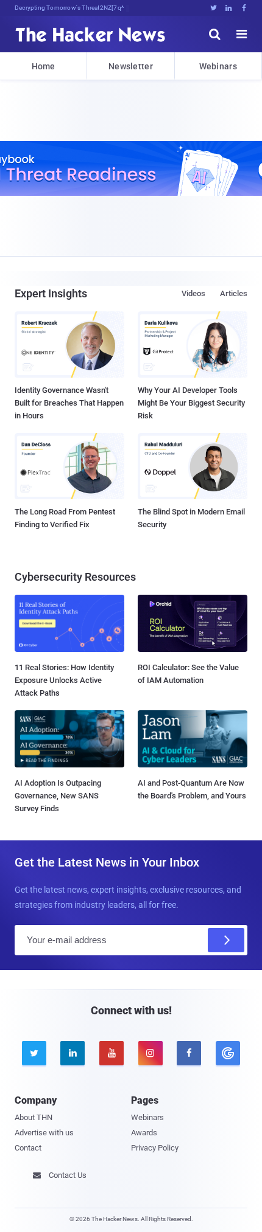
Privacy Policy (155, 1147)
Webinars (218, 66)
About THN (33, 1117)
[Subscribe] (226, 940)
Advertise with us (44, 1132)
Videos (193, 293)
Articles (233, 293)
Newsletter (130, 66)
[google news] (227, 1053)
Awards (144, 1132)
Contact (28, 1147)
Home (43, 66)
